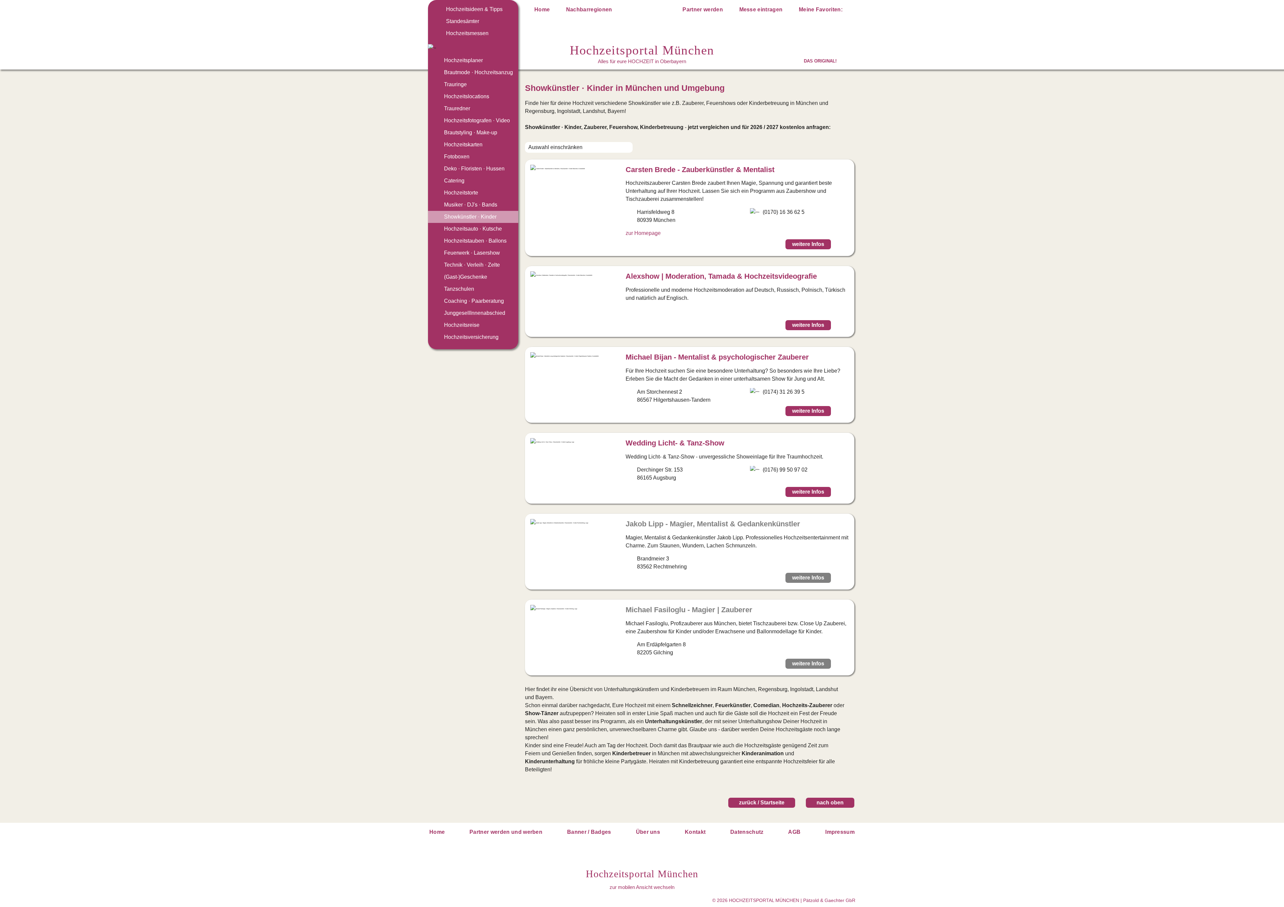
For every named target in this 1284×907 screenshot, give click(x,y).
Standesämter (462, 21)
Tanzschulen (459, 289)
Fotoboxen (456, 156)
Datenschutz (747, 832)
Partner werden (702, 9)
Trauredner (457, 108)
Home (542, 9)
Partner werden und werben (505, 832)
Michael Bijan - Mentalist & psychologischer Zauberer (717, 357)
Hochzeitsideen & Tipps (474, 9)
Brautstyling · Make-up (470, 132)
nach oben (830, 802)
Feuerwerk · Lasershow (472, 253)
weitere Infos (808, 244)
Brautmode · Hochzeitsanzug (478, 72)
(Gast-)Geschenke (465, 277)
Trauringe (455, 84)
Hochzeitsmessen (467, 33)
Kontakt (695, 832)
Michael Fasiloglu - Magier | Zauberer (689, 610)
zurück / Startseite (761, 802)
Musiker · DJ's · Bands (470, 205)
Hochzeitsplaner (463, 60)
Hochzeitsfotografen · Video (477, 120)
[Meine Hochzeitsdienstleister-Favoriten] (850, 10)
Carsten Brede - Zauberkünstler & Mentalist (700, 169)
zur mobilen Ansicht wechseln (642, 887)
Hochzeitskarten (463, 144)
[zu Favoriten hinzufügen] (842, 244)
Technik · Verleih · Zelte (472, 265)
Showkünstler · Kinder (470, 217)
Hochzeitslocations (466, 96)
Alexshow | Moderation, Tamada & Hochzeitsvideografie (721, 276)
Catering (454, 180)
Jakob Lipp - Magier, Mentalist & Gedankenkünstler (713, 524)
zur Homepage (643, 233)
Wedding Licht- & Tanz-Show (675, 443)
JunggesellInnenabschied (474, 313)
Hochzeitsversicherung (471, 337)
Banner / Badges (589, 832)
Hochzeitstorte (461, 193)
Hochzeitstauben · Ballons (475, 241)
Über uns (648, 832)
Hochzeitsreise (461, 325)
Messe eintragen (761, 9)
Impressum (840, 832)
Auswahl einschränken (555, 147)
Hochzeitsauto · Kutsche (473, 229)
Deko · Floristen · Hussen (474, 168)
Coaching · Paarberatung (474, 301)
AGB (794, 832)
